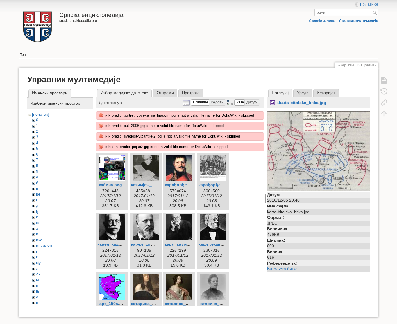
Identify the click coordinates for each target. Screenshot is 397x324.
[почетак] (40, 114)
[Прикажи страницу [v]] (384, 80)
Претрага (191, 92)
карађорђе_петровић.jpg (191, 184)
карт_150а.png (112, 303)
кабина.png (110, 184)
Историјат (326, 92)
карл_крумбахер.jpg (185, 244)
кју (38, 262)
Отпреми (165, 92)
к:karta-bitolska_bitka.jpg (301, 102)
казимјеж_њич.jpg (149, 184)
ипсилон (44, 245)
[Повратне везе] (384, 102)
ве (38, 194)
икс (39, 239)
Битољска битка (282, 268)
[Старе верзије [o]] (384, 91)
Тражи (375, 12)
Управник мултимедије (358, 21)
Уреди (303, 92)
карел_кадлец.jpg (115, 244)
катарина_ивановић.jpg (189, 303)
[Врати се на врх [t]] (384, 113)
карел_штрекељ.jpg (151, 244)
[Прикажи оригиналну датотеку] (318, 150)
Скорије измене (322, 21)
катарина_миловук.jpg (222, 303)
